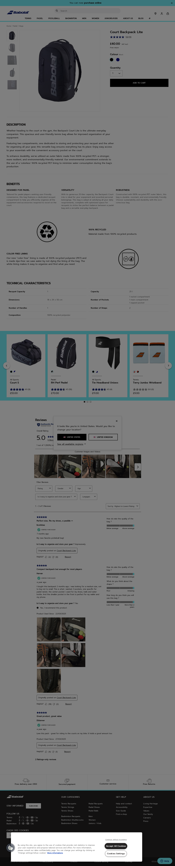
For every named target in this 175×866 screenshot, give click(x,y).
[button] (10, 847)
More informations (55, 853)
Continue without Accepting (116, 840)
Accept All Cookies (116, 846)
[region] (76, 847)
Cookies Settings (116, 853)
